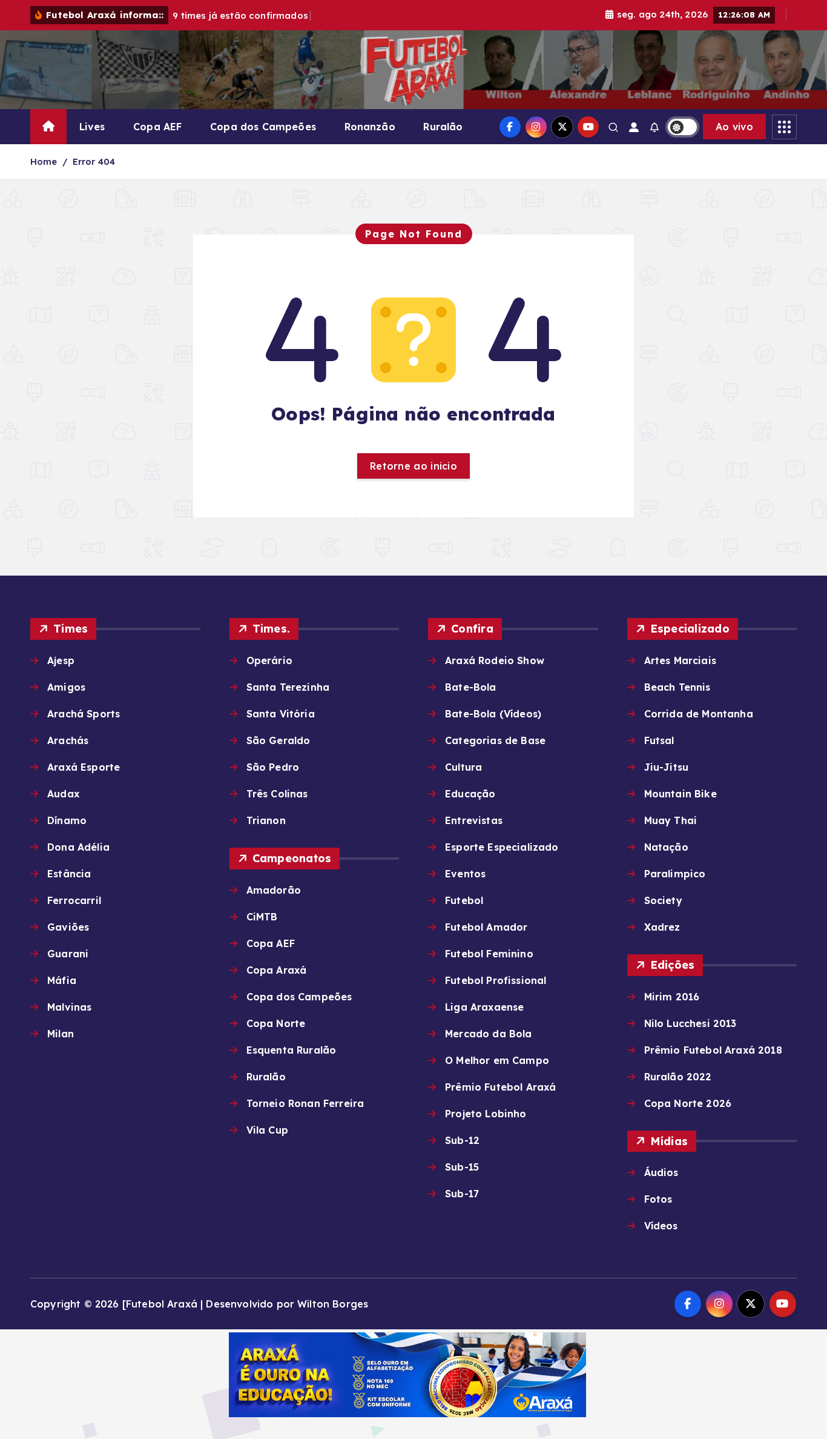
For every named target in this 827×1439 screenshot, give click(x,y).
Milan (60, 1034)
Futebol (464, 900)
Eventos (465, 874)
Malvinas (69, 1007)
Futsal (659, 740)
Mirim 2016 (672, 997)
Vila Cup (267, 1130)
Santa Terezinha (287, 687)
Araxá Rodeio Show (494, 660)
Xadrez (662, 927)
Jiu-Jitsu (666, 767)
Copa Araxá (276, 970)
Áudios (661, 1172)
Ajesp (60, 660)
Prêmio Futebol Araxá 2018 (713, 1050)
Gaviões (68, 927)
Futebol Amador (486, 927)
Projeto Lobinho (485, 1114)
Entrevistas (473, 820)
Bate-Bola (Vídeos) (493, 714)
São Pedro (272, 767)
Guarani (67, 954)
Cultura (463, 767)
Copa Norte (276, 1023)
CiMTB (262, 917)
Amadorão (273, 890)
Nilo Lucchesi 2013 (690, 1023)
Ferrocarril (74, 900)
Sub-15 (462, 1167)
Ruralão (443, 127)
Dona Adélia (78, 847)
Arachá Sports (83, 714)
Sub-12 (462, 1140)
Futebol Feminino (489, 954)
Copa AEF (157, 127)
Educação (470, 794)
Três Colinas (277, 794)
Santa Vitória (280, 714)
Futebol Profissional (495, 980)
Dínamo (67, 820)
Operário (269, 660)
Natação (666, 847)
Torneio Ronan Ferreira (305, 1103)
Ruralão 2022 (678, 1077)
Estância (69, 874)
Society (663, 900)
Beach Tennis (677, 687)
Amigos (66, 687)
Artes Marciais (680, 660)
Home (44, 161)
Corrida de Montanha (698, 714)
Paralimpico (675, 874)
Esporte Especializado (501, 847)
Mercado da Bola (488, 1034)
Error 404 (94, 161)
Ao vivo (734, 127)
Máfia (61, 980)
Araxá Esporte (83, 767)
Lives (92, 127)
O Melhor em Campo (497, 1060)
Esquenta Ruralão (291, 1050)
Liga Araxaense (484, 1007)
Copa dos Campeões (263, 127)
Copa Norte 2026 (687, 1103)
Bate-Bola (470, 687)
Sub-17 (462, 1194)
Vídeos (661, 1226)
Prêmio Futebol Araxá (500, 1087)
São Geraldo (278, 740)
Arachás (67, 740)
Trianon (266, 820)
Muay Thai (670, 820)
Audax (63, 794)
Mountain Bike (680, 794)
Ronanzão (369, 127)
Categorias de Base (495, 740)
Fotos (658, 1199)
